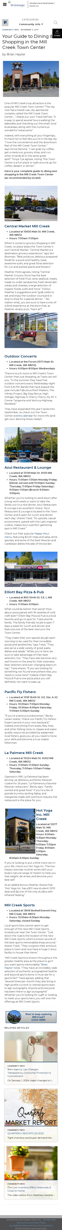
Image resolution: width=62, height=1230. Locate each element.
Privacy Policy (39, 1222)
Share (57, 36)
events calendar (23, 415)
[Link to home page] (17, 4)
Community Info (10, 30)
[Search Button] (56, 23)
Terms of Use (23, 1222)
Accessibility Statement (20, 1225)
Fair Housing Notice (43, 1225)
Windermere (49, 1219)
